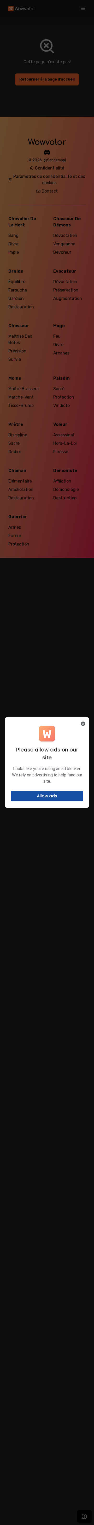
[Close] (83, 723)
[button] (47, 796)
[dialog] (47, 762)
